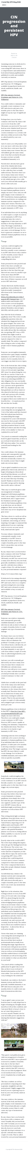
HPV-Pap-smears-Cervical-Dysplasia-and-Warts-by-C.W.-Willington (12, 97)
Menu (3, 5)
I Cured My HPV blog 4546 (11, 2)
